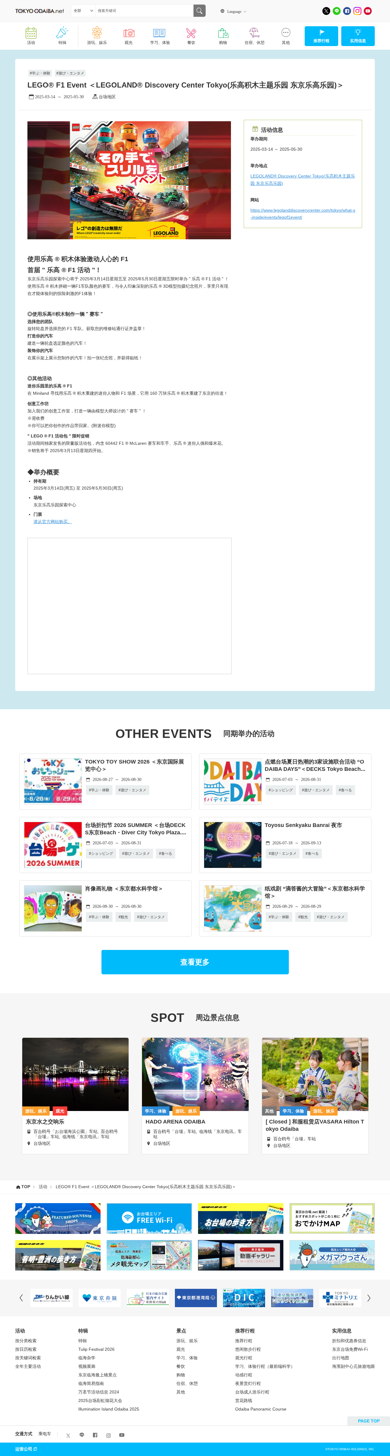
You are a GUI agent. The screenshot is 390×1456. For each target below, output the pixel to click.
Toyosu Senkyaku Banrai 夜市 (303, 825)
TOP (25, 1186)
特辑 (62, 42)
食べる (346, 790)
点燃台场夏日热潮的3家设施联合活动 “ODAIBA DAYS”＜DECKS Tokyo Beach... (315, 765)
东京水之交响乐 (45, 1122)
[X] (326, 11)
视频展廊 (86, 1366)
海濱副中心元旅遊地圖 (353, 1366)
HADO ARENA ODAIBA (175, 1122)
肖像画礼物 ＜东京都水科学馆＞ (124, 889)
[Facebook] (347, 11)
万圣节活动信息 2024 (98, 1391)
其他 (286, 42)
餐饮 (191, 42)
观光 (129, 42)
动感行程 (243, 1374)
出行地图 (340, 1357)
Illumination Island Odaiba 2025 (108, 1409)
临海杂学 (86, 1357)
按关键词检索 (28, 1357)
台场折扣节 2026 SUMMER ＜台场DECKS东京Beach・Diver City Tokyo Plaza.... (135, 829)
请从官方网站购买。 (53, 521)
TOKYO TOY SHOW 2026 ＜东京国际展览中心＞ (134, 765)
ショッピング (282, 790)
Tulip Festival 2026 (96, 1349)
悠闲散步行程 (248, 1349)
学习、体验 (160, 42)
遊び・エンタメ (71, 73)
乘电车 (44, 1433)
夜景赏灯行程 (248, 1383)
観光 (124, 917)
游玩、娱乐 (97, 42)
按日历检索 (26, 1349)
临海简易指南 (91, 1383)
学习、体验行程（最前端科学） (265, 1366)
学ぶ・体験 (41, 73)
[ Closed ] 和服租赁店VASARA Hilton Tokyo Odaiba (315, 1125)
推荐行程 (243, 1340)
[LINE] (337, 11)
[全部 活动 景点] (83, 11)
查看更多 (195, 962)
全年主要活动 (28, 1366)
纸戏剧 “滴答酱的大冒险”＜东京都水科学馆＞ (315, 892)
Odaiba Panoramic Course (260, 1409)
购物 (223, 42)
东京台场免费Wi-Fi (350, 1349)
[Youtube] (368, 11)
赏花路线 (243, 1400)
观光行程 (243, 1357)
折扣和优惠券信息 (349, 1340)
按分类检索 (26, 1340)
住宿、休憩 (254, 42)
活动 (31, 42)
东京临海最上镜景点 (97, 1374)
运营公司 (23, 1449)
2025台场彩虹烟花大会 (100, 1400)
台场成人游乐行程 (252, 1391)
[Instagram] (357, 11)
